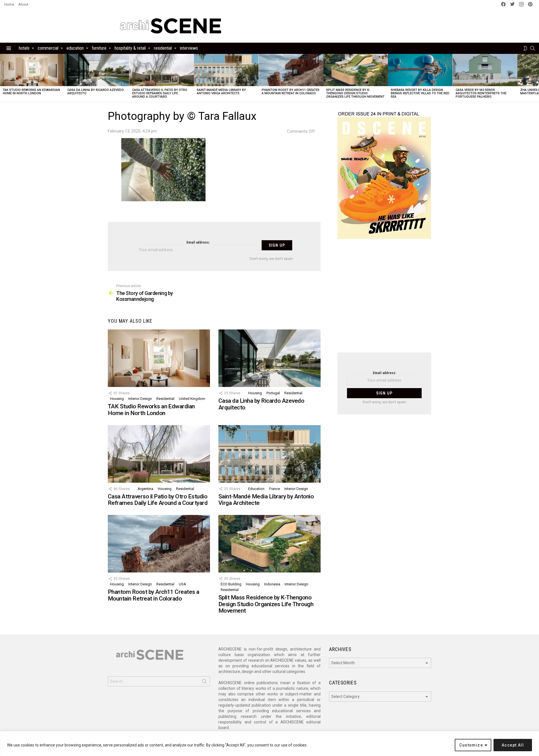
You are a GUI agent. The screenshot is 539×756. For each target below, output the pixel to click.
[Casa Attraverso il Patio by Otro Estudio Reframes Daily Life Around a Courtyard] (161, 70)
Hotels (24, 48)
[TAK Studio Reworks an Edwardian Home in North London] (32, 70)
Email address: (198, 242)
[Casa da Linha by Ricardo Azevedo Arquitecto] (97, 70)
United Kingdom (192, 399)
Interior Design (140, 399)
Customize (471, 745)
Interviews (189, 48)
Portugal (273, 393)
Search (204, 682)
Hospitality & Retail (130, 48)
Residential (163, 48)
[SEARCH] (532, 48)
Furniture (99, 48)
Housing (117, 399)
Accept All (513, 745)
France (274, 489)
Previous (3, 78)
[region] (269, 743)
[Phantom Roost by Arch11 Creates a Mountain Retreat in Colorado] (291, 70)
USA (182, 584)
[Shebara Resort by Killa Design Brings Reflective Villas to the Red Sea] (420, 70)
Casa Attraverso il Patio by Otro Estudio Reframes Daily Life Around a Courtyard (159, 93)
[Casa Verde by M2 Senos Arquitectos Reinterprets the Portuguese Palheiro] (485, 70)
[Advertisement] (384, 299)
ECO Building (231, 584)
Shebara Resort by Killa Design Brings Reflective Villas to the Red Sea (420, 93)
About (23, 4)
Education (75, 48)
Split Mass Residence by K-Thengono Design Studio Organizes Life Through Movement (355, 93)
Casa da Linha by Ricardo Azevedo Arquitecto (95, 91)
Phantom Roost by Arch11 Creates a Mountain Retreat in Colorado (290, 91)
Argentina (145, 489)
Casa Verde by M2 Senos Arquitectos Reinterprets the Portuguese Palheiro (481, 93)
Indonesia (272, 584)
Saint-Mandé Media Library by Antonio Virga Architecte (221, 91)
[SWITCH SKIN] (525, 48)
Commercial (48, 48)
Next (536, 78)
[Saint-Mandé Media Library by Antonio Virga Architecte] (226, 70)
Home (9, 4)
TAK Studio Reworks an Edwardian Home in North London (31, 91)
